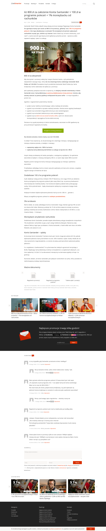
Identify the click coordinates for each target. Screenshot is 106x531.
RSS (68, 516)
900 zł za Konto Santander (44, 285)
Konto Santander (28, 287)
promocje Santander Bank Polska (62, 287)
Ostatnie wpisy (15, 476)
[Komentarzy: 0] (93, 491)
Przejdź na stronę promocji (52, 131)
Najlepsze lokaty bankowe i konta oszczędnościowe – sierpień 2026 (79, 495)
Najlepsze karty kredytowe (46, 514)
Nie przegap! (14, 295)
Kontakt (48, 3)
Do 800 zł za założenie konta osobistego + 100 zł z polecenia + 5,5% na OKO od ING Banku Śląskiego (53, 496)
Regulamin (69, 518)
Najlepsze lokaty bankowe (45, 516)
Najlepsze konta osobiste (45, 510)
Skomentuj (27, 447)
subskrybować (62, 468)
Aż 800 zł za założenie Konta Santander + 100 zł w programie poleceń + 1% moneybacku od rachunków (52, 15)
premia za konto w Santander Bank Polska (43, 287)
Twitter (69, 512)
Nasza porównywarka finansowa (47, 521)
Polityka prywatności (72, 520)
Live (16, 3)
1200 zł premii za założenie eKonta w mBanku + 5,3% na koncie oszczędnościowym (79, 315)
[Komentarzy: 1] (36, 310)
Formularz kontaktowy (72, 514)
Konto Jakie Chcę (74, 285)
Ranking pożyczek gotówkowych (47, 520)
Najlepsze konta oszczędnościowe (47, 518)
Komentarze (28, 355)
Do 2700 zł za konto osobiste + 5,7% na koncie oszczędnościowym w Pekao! (52, 314)
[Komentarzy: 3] (65, 491)
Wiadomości (14, 512)
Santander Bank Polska (29, 289)
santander (73, 287)
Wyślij (77, 462)
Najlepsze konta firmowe (45, 512)
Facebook (69, 510)
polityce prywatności (55, 529)
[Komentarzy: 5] (93, 310)
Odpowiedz (47, 364)
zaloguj (69, 465)
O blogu (54, 3)
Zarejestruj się (61, 465)
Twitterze (65, 335)
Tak (91, 529)
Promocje (26, 3)
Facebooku (49, 335)
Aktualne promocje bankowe (58, 285)
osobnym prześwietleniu (57, 196)
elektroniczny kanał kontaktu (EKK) (47, 116)
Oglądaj (74, 335)
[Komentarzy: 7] (81, 22)
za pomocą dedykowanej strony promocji (59, 93)
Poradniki (41, 3)
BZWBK (68, 285)
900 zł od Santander (32, 285)
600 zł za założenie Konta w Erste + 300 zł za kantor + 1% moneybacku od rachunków (24, 315)
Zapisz (73, 342)
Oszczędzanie (14, 516)
